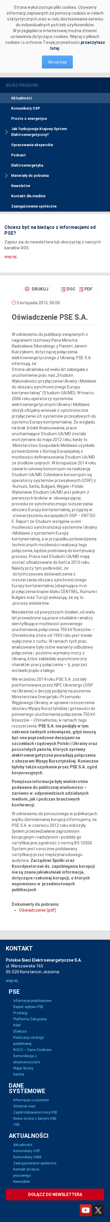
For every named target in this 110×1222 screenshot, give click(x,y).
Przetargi (20, 1013)
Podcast (18, 155)
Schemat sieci (24, 1106)
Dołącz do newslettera (55, 1194)
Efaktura (20, 1031)
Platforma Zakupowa (30, 1019)
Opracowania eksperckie (32, 145)
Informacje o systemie (31, 1100)
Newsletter (21, 186)
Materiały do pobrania (30, 176)
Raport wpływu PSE (28, 1007)
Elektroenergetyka (27, 165)
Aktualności (21, 98)
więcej (12, 980)
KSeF (17, 1025)
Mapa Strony (23, 1068)
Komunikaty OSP (25, 108)
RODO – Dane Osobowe (32, 1050)
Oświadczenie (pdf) (37, 910)
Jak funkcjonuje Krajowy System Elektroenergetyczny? (39, 132)
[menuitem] (68, 289)
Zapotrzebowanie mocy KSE (35, 1112)
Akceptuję (57, 62)
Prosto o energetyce (29, 119)
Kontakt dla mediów (28, 196)
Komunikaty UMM (27, 1157)
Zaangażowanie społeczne (34, 206)
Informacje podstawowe (32, 1001)
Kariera (18, 1074)
